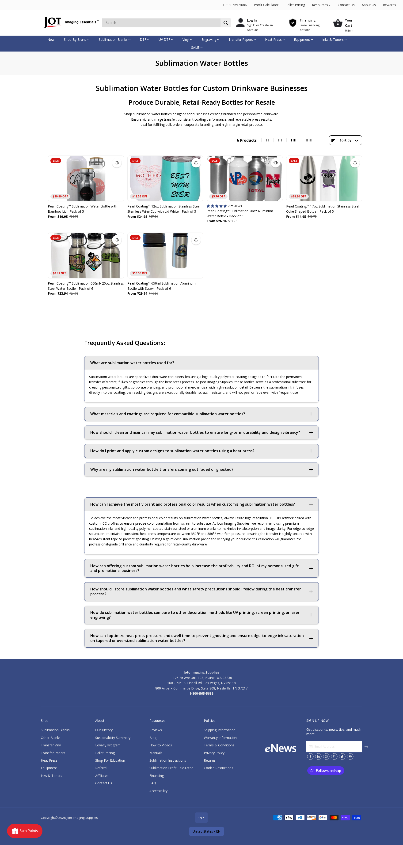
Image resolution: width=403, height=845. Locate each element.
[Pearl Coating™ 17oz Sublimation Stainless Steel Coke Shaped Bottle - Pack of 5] (324, 178)
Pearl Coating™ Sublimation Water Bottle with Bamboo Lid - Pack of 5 (82, 209)
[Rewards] (24, 831)
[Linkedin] (318, 756)
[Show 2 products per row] (267, 140)
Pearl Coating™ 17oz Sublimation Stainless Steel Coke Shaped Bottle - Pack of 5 (322, 209)
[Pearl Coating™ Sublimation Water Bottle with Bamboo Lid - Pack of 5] (86, 178)
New (50, 39)
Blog (152, 737)
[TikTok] (342, 756)
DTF (143, 39)
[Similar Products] (117, 163)
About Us (369, 5)
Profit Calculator (266, 5)
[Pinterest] (334, 756)
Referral (101, 768)
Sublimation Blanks (114, 39)
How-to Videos (160, 745)
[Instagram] (326, 756)
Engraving (209, 39)
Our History (104, 730)
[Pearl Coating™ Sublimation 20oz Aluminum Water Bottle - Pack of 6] (245, 178)
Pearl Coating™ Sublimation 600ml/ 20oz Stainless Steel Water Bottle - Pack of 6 (86, 286)
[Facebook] (310, 756)
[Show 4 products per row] (294, 140)
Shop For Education (110, 760)
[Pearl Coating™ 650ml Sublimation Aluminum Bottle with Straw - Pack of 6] (165, 255)
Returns (210, 760)
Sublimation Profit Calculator (171, 768)
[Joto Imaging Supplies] (70, 22)
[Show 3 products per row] (280, 140)
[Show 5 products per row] (309, 140)
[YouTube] (350, 756)
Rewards (389, 5)
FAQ (152, 783)
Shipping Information (220, 730)
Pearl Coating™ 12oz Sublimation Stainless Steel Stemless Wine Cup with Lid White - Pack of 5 (163, 209)
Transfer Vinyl (51, 745)
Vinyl (186, 39)
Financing (156, 775)
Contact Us (346, 5)
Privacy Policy (214, 753)
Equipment (302, 39)
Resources (320, 5)
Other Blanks (51, 737)
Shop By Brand (75, 39)
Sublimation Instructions (167, 760)
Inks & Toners (333, 39)
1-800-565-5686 (235, 5)
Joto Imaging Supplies (82, 817)
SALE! (196, 47)
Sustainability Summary (112, 737)
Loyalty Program (108, 745)
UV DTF (165, 39)
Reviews (155, 730)
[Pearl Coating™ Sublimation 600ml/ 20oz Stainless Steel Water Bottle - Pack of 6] (86, 255)
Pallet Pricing (295, 5)
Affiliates (101, 775)
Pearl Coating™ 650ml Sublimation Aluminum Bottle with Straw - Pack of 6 (161, 286)
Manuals (155, 753)
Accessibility (158, 791)
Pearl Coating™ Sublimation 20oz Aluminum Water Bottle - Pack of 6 (240, 213)
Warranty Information (220, 737)
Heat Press (274, 39)
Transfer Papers (241, 39)
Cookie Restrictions (218, 768)
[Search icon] (226, 22)
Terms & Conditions (219, 745)
